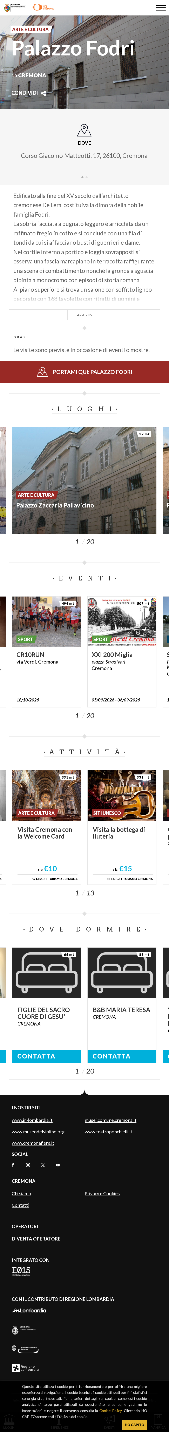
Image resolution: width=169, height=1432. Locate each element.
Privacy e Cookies (102, 1193)
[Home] (29, 7)
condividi (25, 93)
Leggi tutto (84, 314)
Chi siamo (21, 1193)
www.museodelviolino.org (38, 1131)
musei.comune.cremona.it (110, 1120)
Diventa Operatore (36, 1239)
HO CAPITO (134, 1425)
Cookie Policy (110, 1410)
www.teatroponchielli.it (108, 1131)
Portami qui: (92, 372)
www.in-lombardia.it (32, 1120)
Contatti (20, 1205)
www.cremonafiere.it (33, 1143)
